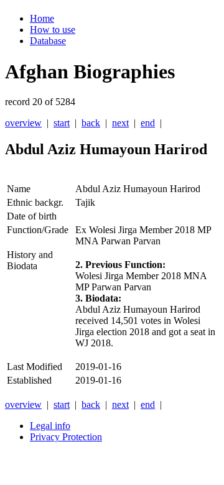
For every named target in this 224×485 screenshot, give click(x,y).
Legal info (50, 425)
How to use (52, 29)
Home (42, 18)
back (91, 123)
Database (48, 40)
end (148, 123)
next (120, 123)
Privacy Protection (66, 437)
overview (23, 123)
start (62, 123)
